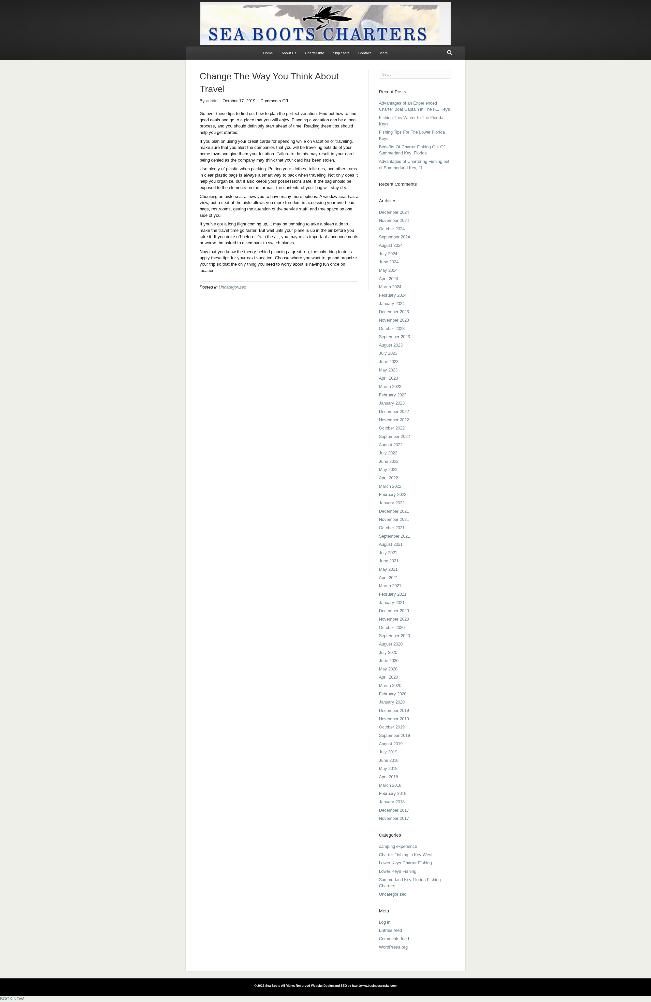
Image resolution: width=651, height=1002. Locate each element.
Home (268, 53)
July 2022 (388, 453)
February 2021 (392, 594)
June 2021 (388, 561)
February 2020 (392, 694)
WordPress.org (393, 947)
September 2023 (394, 336)
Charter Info (314, 53)
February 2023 (392, 395)
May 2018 (388, 768)
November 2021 (394, 519)
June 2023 (388, 361)
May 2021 (388, 569)
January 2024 (392, 303)
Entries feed (390, 930)
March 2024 (390, 286)
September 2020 (394, 635)
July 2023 (388, 353)
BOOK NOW (12, 998)
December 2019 (394, 710)
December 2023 (394, 311)
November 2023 (394, 320)
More (383, 53)
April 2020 (388, 677)
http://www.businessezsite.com (374, 985)
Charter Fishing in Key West (406, 854)
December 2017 (394, 810)
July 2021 (388, 552)
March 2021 (390, 585)
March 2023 (390, 386)
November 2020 (394, 619)
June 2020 (388, 660)
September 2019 (394, 735)
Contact (364, 53)
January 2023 (392, 403)
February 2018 (392, 793)
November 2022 (394, 420)
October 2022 (392, 428)
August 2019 (391, 743)
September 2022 (394, 436)
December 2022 (394, 411)
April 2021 (388, 577)
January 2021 (392, 602)
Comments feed (394, 938)
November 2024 (394, 220)
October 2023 (392, 328)
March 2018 (390, 785)
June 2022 (388, 461)
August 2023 (391, 345)
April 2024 (388, 278)
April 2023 (388, 378)
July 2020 (388, 652)
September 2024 (394, 237)
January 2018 (392, 801)
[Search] (448, 52)
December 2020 (394, 610)
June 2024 (388, 262)
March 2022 (390, 486)
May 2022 (388, 469)
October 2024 (392, 228)
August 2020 (391, 644)
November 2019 (394, 719)
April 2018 (388, 777)
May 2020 (388, 669)
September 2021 (394, 536)
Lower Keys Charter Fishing (405, 863)
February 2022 (392, 494)
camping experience (398, 846)
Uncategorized (232, 287)
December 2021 (394, 511)
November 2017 (394, 818)
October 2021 (392, 527)
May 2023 (388, 370)
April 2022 (388, 478)
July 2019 (388, 752)
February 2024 (392, 295)
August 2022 (391, 444)
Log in (384, 922)
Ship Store (341, 53)
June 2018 (388, 760)
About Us (289, 53)
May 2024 (388, 270)
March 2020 (390, 685)
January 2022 (392, 502)
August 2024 (391, 245)
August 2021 (391, 544)
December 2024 (394, 212)
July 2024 (388, 253)
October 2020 (392, 627)
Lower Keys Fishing (397, 871)
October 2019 (392, 727)
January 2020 (392, 702)
